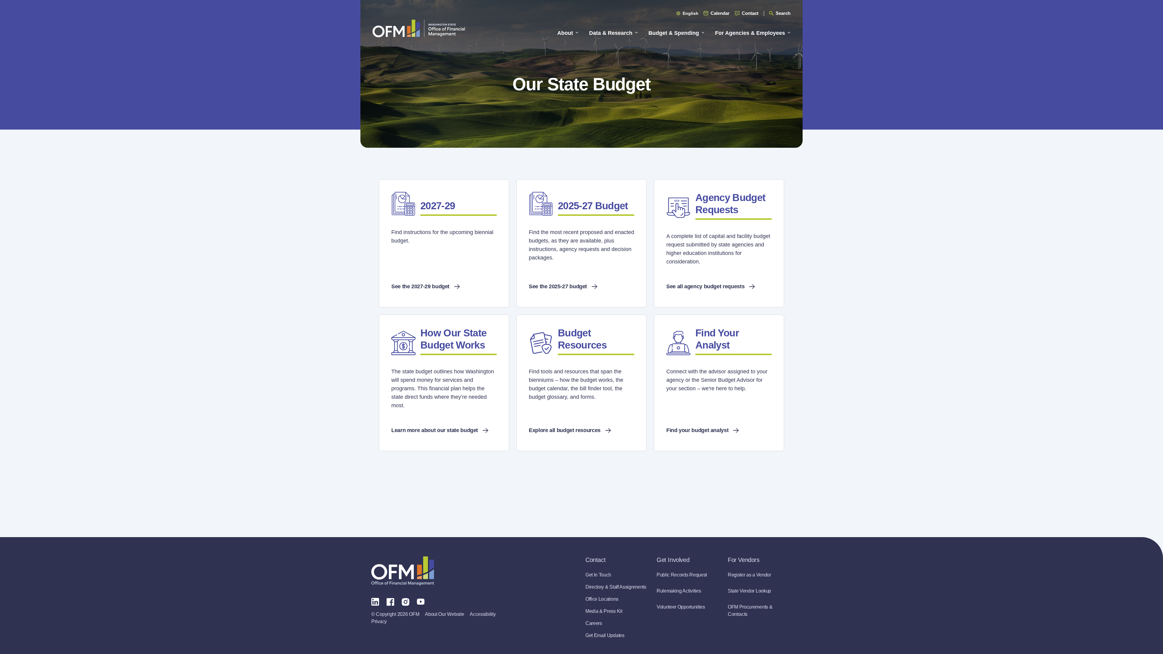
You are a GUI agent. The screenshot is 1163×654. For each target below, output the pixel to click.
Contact (750, 13)
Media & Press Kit (603, 611)
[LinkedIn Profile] (375, 601)
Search (783, 13)
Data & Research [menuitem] (610, 33)
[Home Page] (402, 571)
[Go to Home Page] (419, 28)
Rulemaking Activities (679, 590)
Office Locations (601, 599)
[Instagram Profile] (405, 601)
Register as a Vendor (749, 574)
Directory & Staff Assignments (615, 587)
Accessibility (482, 614)
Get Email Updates (605, 635)
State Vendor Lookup (749, 590)
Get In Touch (598, 574)
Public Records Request (682, 574)
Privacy (379, 621)
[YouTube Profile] (421, 601)
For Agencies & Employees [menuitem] (750, 33)
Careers (593, 623)
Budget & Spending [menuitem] (673, 33)
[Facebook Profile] (390, 601)
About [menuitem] (565, 33)
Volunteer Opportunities (681, 606)
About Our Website (444, 614)
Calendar (720, 13)
